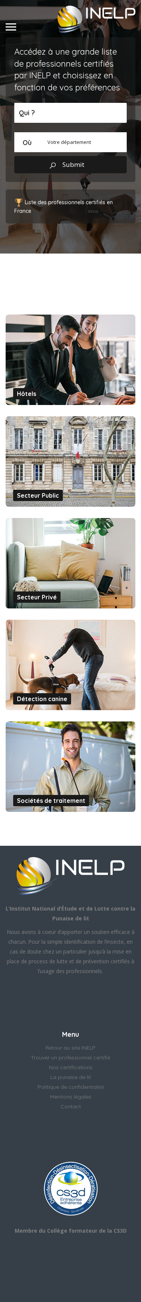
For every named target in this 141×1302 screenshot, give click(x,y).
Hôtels (26, 393)
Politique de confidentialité (71, 1086)
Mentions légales (70, 1096)
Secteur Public (38, 495)
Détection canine (42, 699)
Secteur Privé (37, 597)
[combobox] (70, 142)
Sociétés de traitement (51, 800)
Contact (71, 1106)
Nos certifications (70, 1067)
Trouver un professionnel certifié (70, 1057)
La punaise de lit (70, 1077)
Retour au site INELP (70, 1047)
